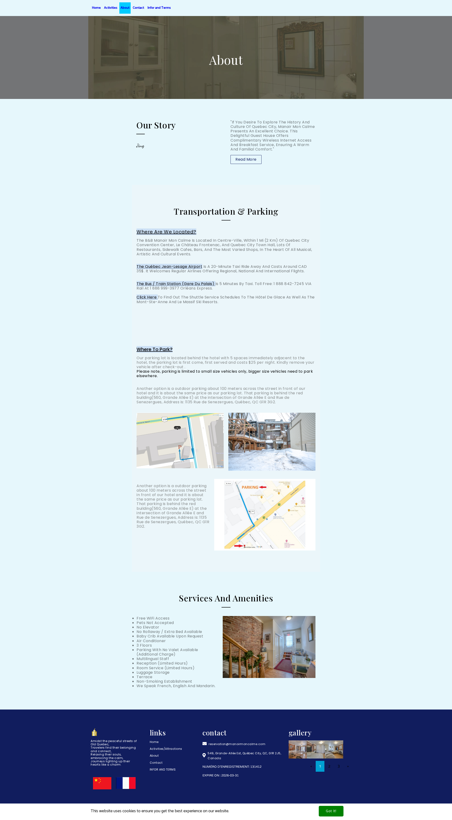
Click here (147, 297)
